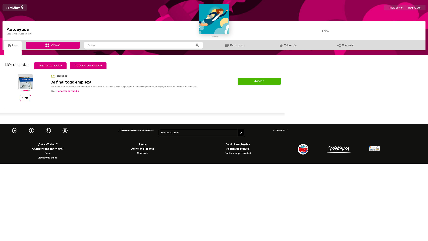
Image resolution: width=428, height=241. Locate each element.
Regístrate (414, 7)
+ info (25, 97)
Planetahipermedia (67, 91)
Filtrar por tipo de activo (87, 65)
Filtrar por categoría (49, 65)
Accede (259, 81)
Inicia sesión (396, 7)
